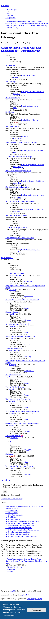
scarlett (11, 389)
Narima (11, 425)
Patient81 (12, 377)
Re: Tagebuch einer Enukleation (32, 92)
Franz (15, 152)
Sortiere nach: (27, 485)
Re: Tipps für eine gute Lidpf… (32, 181)
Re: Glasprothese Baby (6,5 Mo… (33, 209)
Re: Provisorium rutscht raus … (32, 195)
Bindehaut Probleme (12, 312)
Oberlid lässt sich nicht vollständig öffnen (20, 336)
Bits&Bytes (17, 138)
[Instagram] (6, 581)
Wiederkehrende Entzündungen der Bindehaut (22, 300)
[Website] (6, 575)
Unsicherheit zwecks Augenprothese (18, 399)
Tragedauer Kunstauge (13, 348)
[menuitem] (7, 14)
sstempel (16, 122)
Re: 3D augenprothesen (29, 106)
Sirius (15, 108)
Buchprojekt (9, 454)
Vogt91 (11, 314)
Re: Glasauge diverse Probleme (32, 165)
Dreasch (12, 338)
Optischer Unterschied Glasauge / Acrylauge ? (22, 423)
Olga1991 (14, 438)
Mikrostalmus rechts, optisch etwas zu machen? (22, 411)
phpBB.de (26, 595)
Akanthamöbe (14, 350)
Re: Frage (24, 136)
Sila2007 (12, 401)
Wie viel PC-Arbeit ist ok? (14, 387)
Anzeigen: (7, 485)
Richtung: (6, 487)
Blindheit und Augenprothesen (16, 215)
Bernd (15, 77)
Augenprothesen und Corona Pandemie (19, 238)
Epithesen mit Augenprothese (16, 227)
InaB (10, 302)
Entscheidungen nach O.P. (14, 273)
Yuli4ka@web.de (15, 275)
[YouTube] (6, 587)
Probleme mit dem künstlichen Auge (18, 157)
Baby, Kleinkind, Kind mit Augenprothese (20, 201)
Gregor (27, 462)
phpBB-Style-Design (34, 599)
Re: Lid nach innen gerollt (30, 250)
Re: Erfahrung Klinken (29, 120)
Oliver (15, 94)
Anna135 (27, 296)
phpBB (12, 591)
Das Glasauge (10, 82)
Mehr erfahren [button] (9, 615)
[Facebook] (6, 577)
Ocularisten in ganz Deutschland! (17, 324)
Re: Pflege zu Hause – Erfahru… (33, 150)
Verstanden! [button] (36, 610)
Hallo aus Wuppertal (28, 75)
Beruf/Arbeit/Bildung (13, 375)
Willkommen (10, 65)
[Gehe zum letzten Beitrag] (33, 282)
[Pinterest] (6, 583)
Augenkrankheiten (12, 126)
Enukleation (9, 112)
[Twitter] (6, 579)
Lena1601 (12, 290)
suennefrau (17, 167)
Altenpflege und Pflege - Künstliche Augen (21, 142)
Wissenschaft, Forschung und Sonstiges (19, 466)
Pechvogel (28, 357)
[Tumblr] (6, 585)
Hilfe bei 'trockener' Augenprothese (18, 171)
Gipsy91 (12, 413)
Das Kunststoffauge (12, 98)
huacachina (17, 211)
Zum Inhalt (5, 6)
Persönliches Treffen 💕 (14, 436)
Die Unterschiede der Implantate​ (17, 187)
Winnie (27, 432)
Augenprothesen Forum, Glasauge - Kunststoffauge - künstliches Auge (22, 49)
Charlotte (27, 320)
